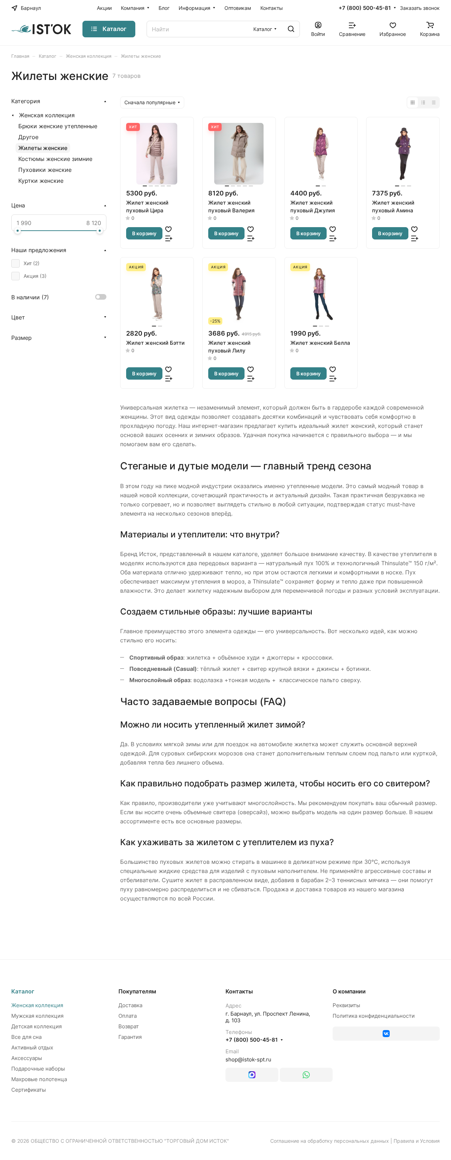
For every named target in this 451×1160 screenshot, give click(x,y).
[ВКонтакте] (386, 1034)
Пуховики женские (45, 169)
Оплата (127, 1015)
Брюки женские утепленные (57, 126)
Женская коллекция (47, 115)
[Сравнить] (168, 238)
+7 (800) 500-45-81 (365, 8)
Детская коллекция (36, 1026)
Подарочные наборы (38, 1068)
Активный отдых (32, 1047)
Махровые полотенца (39, 1079)
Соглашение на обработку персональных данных (329, 1141)
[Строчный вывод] (423, 102)
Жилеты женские (42, 147)
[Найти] (291, 29)
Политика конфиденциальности (374, 1015)
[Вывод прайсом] (433, 102)
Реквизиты (346, 1005)
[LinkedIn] (252, 1075)
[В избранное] (168, 228)
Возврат (128, 1026)
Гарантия (130, 1037)
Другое (28, 137)
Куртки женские (40, 180)
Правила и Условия (417, 1141)
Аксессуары (26, 1058)
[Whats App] (306, 1075)
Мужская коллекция (37, 1015)
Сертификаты (28, 1089)
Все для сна (26, 1037)
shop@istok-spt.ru (248, 1059)
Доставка (130, 1005)
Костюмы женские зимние (55, 158)
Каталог (22, 991)
